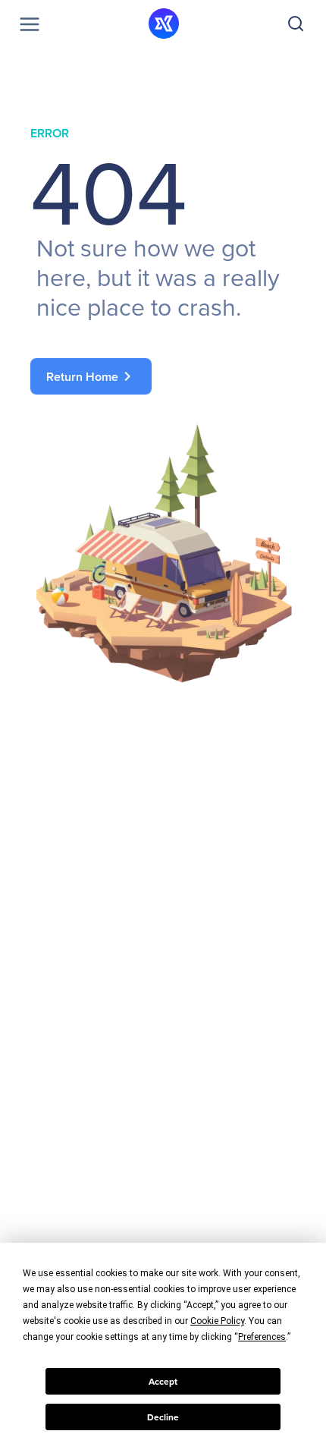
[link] (163, 376)
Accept (163, 1382)
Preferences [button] (262, 1337)
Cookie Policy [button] (217, 1321)
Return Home (91, 376)
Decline (163, 1417)
